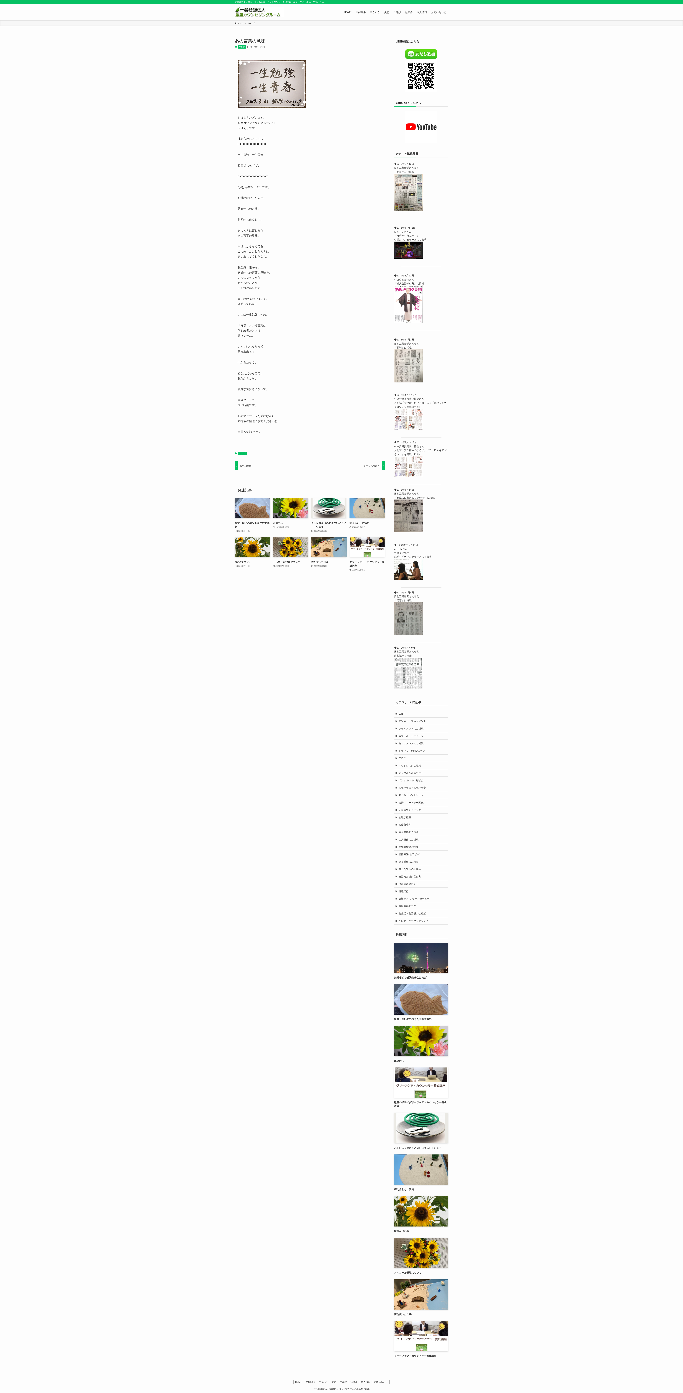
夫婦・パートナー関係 (411, 802)
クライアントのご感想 (411, 728)
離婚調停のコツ (407, 906)
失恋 (334, 1382)
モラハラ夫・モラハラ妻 (412, 787)
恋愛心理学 (405, 824)
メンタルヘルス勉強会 (411, 780)
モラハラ (323, 1382)
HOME (298, 1382)
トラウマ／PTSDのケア (412, 750)
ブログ (242, 46)
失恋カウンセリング (410, 810)
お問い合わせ (381, 1382)
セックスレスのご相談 (411, 743)
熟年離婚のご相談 (409, 847)
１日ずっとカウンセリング (413, 921)
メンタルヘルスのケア (411, 773)
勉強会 (353, 1382)
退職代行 (404, 891)
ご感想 (343, 1382)
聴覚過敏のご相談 (409, 861)
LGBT (402, 713)
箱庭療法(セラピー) (409, 854)
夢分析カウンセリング (411, 795)
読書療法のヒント (409, 884)
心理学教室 (405, 817)
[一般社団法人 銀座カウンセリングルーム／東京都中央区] (259, 12)
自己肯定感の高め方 (410, 876)
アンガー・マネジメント (412, 721)
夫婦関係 (310, 1382)
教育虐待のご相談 (409, 832)
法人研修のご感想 (409, 839)
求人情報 (365, 1382)
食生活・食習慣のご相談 (412, 913)
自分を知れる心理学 (410, 869)
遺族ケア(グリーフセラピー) (414, 898)
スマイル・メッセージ (411, 736)
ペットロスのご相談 (410, 765)
